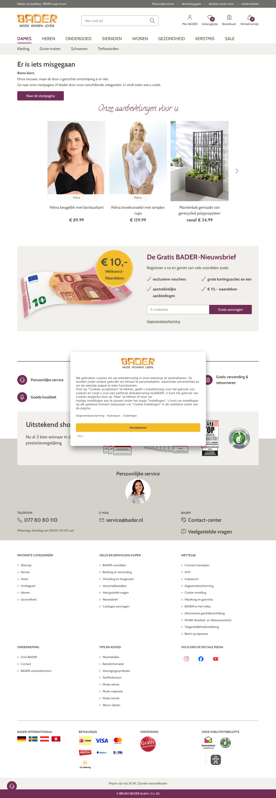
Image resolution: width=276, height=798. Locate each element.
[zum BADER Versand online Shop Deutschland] (21, 739)
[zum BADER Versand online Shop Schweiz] (56, 739)
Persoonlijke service (163, 3)
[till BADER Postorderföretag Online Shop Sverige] (33, 739)
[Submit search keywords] (152, 21)
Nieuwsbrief (110, 599)
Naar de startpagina (40, 96)
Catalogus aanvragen (116, 606)
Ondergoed (28, 586)
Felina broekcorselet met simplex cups (138, 210)
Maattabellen (111, 657)
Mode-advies (111, 684)
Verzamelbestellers (115, 586)
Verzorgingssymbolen (116, 671)
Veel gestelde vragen (116, 592)
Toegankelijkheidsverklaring (202, 627)
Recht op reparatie (196, 634)
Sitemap (26, 565)
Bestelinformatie (113, 664)
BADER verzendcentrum (36, 671)
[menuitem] (24, 38)
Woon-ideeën (111, 705)
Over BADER (29, 657)
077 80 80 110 (41, 520)
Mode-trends (111, 698)
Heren (24, 579)
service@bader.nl (124, 520)
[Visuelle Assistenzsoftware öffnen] (213, 759)
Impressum (192, 579)
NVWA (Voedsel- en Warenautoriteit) (208, 620)
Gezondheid (28, 599)
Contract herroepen (197, 565)
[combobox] (119, 21)
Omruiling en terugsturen (118, 579)
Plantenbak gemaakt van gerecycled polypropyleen (200, 210)
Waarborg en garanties (199, 599)
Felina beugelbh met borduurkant (77, 207)
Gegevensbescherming (163, 321)
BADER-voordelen (114, 565)
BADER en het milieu (198, 606)
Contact (26, 664)
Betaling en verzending (117, 572)
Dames (25, 572)
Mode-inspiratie (113, 691)
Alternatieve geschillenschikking (205, 613)
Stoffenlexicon (112, 677)
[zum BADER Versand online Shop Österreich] (44, 739)
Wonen (25, 592)
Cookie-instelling (195, 592)
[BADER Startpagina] (37, 20)
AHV (188, 572)
